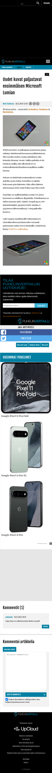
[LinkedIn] (38, 104)
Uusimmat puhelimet (17, 357)
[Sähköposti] (31, 104)
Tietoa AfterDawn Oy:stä (26, 743)
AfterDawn (26, 759)
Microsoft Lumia (22, 345)
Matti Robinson (8, 104)
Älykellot (28, 67)
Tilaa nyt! (41, 306)
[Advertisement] (26, 32)
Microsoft (45, 345)
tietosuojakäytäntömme (12, 316)
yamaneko (9, 617)
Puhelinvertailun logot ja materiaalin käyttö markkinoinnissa (26, 753)
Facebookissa (33, 109)
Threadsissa (43, 109)
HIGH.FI (26, 763)
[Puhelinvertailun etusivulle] (26, 714)
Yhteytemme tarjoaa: (26, 723)
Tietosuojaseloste (26, 750)
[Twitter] (34, 104)
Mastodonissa (8, 112)
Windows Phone (35, 345)
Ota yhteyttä (26, 739)
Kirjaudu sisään (9, 650)
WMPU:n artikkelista (18, 229)
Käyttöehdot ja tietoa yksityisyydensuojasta (26, 746)
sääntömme (35, 313)
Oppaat (19, 67)
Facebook (26, 332)
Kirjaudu (47, 3)
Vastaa (45, 626)
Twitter (26, 338)
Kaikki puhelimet (7, 67)
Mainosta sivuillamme (26, 736)
